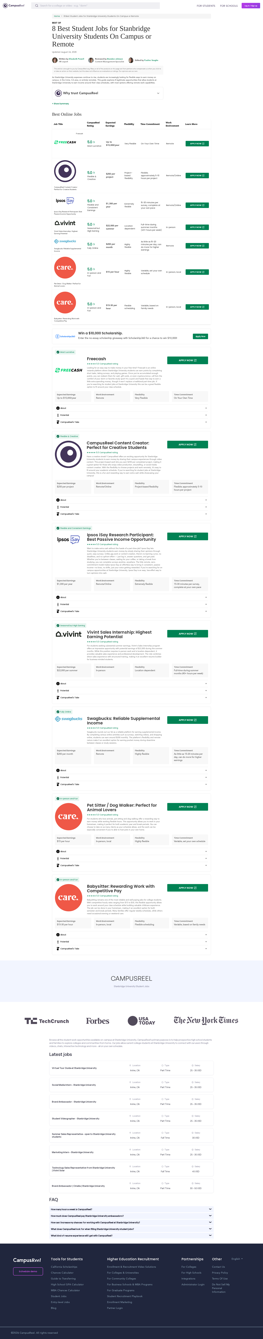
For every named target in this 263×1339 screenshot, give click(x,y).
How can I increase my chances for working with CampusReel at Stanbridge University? (95, 1222)
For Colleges (188, 1267)
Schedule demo (28, 1271)
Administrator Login (193, 1284)
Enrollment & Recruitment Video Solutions (131, 1267)
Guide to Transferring (63, 1279)
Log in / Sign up (251, 6)
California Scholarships (64, 1267)
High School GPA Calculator (67, 1284)
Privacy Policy (220, 1273)
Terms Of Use (220, 1279)
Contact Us (218, 1267)
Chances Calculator (62, 1273)
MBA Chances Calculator (65, 1290)
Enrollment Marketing (119, 1302)
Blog (53, 1308)
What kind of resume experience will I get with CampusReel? (81, 1235)
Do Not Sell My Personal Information (221, 1288)
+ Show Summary (60, 103)
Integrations (188, 1279)
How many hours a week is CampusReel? (71, 1209)
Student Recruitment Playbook (125, 1296)
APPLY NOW (195, 143)
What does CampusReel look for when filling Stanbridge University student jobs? (92, 1229)
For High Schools (191, 1273)
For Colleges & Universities (123, 1273)
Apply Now (200, 336)
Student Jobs (58, 1296)
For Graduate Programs (121, 1290)
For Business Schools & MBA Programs (130, 1284)
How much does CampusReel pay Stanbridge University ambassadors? (87, 1216)
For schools (229, 6)
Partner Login (115, 1308)
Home (57, 16)
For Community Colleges (121, 1279)
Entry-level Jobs (60, 1302)
